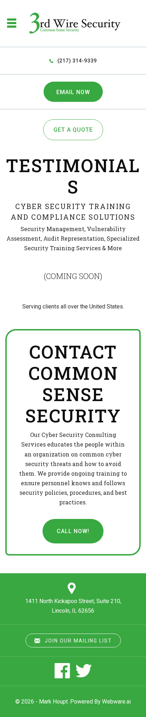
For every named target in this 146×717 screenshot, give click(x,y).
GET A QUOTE (73, 129)
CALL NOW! (73, 531)
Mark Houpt (53, 701)
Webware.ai (116, 701)
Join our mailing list (77, 641)
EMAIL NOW (73, 92)
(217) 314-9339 (77, 61)
